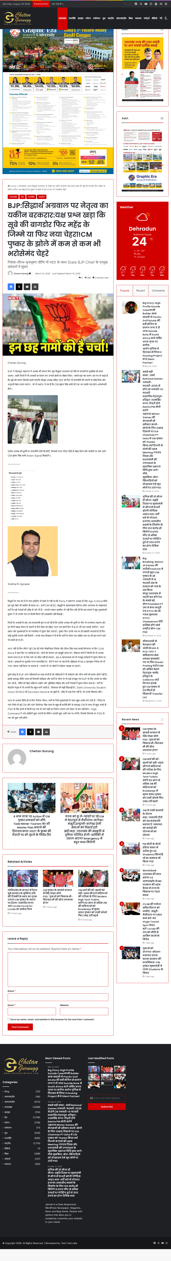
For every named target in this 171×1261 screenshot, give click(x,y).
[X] (19, 286)
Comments (158, 290)
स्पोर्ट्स (146, 18)
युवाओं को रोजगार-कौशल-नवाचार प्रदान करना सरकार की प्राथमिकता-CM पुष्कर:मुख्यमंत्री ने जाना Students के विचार (153, 961)
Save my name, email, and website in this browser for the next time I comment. (53, 1019)
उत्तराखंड (62, 18)
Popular (124, 290)
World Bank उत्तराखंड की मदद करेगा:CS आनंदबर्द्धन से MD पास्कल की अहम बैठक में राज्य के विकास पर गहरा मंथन (152, 883)
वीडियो (154, 18)
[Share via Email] (27, 286)
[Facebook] (11, 286)
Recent (140, 290)
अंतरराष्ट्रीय (121, 18)
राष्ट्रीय (111, 18)
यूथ (104, 18)
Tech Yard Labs (69, 1243)
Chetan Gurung (21, 273)
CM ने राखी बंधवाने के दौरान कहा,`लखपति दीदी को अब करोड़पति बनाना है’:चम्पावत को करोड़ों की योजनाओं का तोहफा (153, 823)
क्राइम (80, 18)
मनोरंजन (96, 18)
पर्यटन (88, 18)
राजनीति (72, 18)
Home (13, 186)
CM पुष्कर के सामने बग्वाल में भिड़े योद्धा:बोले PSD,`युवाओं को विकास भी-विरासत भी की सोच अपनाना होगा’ (58, 896)
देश (22, 196)
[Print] (35, 286)
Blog (7, 1091)
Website (64, 1005)
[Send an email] (30, 273)
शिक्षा (131, 18)
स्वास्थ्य (138, 18)
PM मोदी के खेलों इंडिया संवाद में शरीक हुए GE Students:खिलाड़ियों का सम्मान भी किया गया (153, 852)
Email (11, 1005)
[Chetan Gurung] (18, 18)
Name (12, 991)
